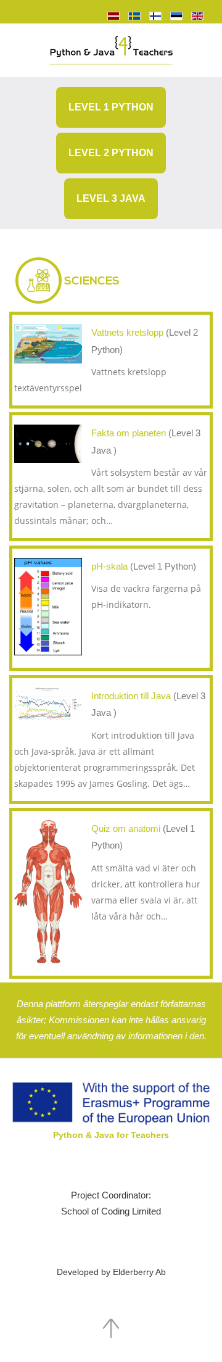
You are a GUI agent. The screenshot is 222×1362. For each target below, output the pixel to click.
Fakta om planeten (129, 433)
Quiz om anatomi (127, 828)
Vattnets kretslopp (128, 332)
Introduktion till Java (132, 696)
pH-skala (110, 566)
